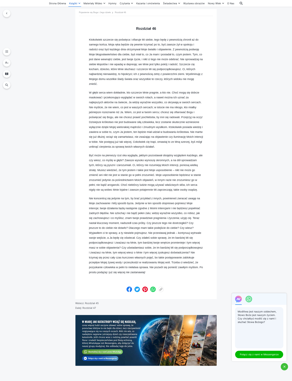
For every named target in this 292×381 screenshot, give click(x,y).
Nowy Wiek (214, 3)
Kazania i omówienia (148, 3)
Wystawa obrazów (194, 3)
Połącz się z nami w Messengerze (259, 354)
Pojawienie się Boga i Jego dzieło (95, 12)
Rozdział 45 (92, 303)
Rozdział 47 (89, 307)
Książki (73, 3)
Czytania (125, 3)
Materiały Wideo (92, 3)
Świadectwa (170, 3)
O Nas (230, 3)
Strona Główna (57, 3)
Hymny (112, 3)
